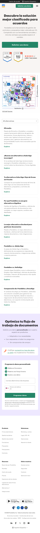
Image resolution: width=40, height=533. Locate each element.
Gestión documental (7, 439)
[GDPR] (22, 507)
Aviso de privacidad (18, 402)
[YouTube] (28, 523)
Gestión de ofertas (7, 435)
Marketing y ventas (26, 431)
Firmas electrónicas (7, 431)
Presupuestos (5, 449)
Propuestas (5, 446)
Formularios (5, 442)
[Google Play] (13, 501)
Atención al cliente (26, 442)
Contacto (23, 472)
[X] (20, 523)
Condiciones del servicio (26, 515)
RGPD (19, 518)
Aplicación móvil (25, 475)
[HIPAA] (14, 507)
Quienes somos (25, 465)
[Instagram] (24, 523)
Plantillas (4, 468)
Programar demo (20, 395)
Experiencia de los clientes (9, 479)
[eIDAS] (26, 507)
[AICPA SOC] (18, 507)
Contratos (4, 453)
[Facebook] (16, 523)
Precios (4, 475)
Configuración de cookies (29, 518)
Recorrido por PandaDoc (9, 465)
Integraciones (6, 491)
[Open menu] (37, 6)
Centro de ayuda (14, 1)
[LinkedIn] (11, 523)
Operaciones (24, 439)
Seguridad (24, 468)
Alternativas (5, 488)
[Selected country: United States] (7, 388)
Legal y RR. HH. (25, 435)
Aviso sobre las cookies (10, 518)
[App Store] (27, 501)
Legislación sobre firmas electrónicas (9, 483)
